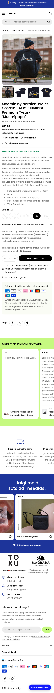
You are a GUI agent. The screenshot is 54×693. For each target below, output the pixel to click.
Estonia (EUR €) (13, 660)
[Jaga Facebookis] (12, 323)
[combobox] (27, 22)
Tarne (42, 129)
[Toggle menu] (3, 13)
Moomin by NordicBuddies (22, 121)
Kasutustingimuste (40, 636)
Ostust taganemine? (40, 687)
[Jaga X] (20, 323)
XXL (47, 216)
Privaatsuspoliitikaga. (11, 639)
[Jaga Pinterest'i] (27, 323)
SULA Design (15, 688)
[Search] (48, 21)
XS (37, 215)
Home (5, 30)
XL (29, 216)
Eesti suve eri (17, 30)
